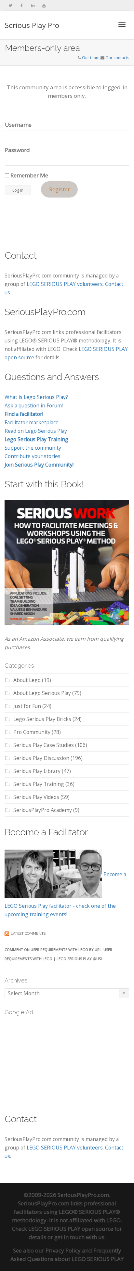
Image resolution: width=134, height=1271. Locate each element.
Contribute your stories (32, 456)
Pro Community (31, 732)
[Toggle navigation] (122, 24)
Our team (91, 57)
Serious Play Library (36, 771)
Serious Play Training (38, 784)
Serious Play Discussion (41, 758)
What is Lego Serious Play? (36, 397)
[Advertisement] (53, 1060)
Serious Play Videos (36, 797)
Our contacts (117, 57)
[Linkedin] (32, 5)
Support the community (33, 447)
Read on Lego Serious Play (36, 430)
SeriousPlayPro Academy (42, 810)
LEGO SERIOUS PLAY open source (70, 1228)
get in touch (69, 1237)
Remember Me (28, 175)
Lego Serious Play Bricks (42, 719)
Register (59, 189)
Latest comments (28, 933)
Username (18, 124)
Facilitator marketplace (32, 422)
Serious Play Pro (32, 25)
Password (17, 150)
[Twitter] (10, 5)
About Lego (27, 680)
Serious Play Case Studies (43, 745)
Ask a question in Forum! (34, 405)
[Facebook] (21, 5)
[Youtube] (43, 5)
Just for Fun (27, 706)
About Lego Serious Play (42, 693)
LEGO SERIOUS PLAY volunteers (65, 284)
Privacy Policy (63, 1250)
